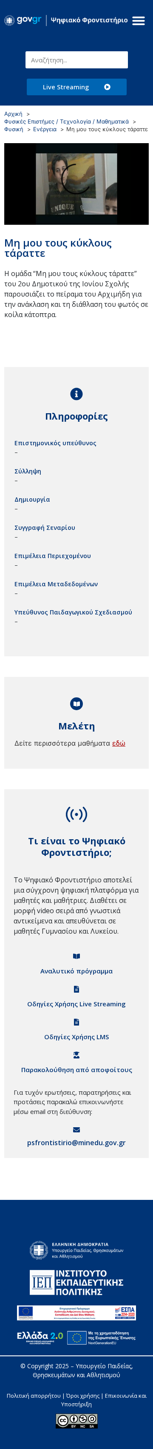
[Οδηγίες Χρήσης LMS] (76, 1022)
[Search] (119, 59)
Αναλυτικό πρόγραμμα (76, 971)
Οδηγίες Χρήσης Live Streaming (76, 1003)
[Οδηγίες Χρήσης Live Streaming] (76, 989)
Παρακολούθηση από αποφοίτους (76, 1069)
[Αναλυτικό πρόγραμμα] (76, 956)
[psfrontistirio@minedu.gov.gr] (76, 1129)
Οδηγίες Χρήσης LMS (76, 1036)
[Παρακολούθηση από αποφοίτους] (76, 1055)
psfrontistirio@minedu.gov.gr (76, 1142)
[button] (138, 20)
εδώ (118, 743)
